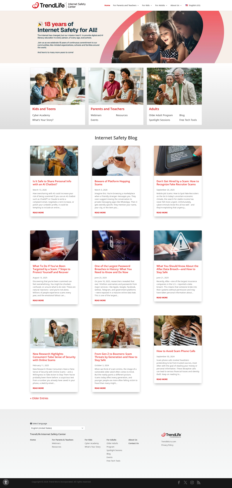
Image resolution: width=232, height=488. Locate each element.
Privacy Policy (167, 445)
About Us (175, 5)
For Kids (146, 5)
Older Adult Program (161, 115)
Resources (122, 115)
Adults (154, 109)
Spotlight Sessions (159, 120)
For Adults (160, 5)
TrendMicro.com (168, 441)
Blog (182, 115)
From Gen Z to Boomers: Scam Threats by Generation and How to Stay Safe (116, 357)
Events (94, 120)
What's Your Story (92, 446)
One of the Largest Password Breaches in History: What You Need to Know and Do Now (113, 269)
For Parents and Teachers (124, 5)
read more (38, 212)
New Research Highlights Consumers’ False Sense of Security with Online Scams (54, 357)
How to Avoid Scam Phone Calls (176, 351)
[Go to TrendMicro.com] (171, 434)
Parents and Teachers (107, 109)
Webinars (96, 115)
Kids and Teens (44, 109)
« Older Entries (39, 398)
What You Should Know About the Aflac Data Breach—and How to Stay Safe (177, 269)
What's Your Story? (42, 120)
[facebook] (179, 482)
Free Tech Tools (188, 120)
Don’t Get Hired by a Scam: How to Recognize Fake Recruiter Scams (178, 182)
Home (107, 5)
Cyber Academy (41, 115)
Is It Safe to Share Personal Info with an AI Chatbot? (52, 182)
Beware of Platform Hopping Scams (112, 182)
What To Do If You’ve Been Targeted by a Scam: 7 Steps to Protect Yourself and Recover (51, 269)
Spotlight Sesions (114, 450)
